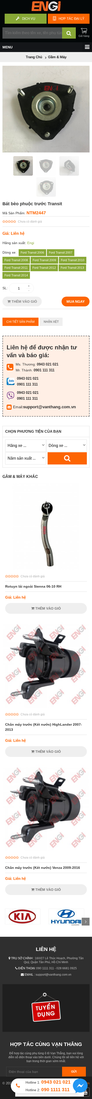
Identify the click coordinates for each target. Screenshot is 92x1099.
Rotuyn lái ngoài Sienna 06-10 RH (33, 586)
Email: (18, 407)
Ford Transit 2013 (72, 267)
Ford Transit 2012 (44, 267)
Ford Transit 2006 (32, 252)
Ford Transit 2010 (72, 260)
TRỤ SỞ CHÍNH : (22, 958)
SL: (5, 288)
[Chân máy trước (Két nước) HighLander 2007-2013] (46, 707)
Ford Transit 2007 (60, 252)
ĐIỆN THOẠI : (27, 968)
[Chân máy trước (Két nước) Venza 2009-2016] (46, 850)
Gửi (74, 1071)
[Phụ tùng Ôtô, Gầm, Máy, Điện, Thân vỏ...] (45, 10)
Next (86, 922)
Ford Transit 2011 (16, 267)
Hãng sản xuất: (14, 243)
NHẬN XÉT (51, 321)
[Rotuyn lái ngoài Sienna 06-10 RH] (46, 569)
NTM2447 (36, 212)
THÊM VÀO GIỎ (24, 301)
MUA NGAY (75, 301)
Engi (30, 243)
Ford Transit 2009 (44, 260)
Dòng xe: (9, 252)
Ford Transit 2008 (16, 260)
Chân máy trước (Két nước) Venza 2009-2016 (42, 868)
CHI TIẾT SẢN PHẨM (20, 321)
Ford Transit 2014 (16, 275)
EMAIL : (30, 974)
